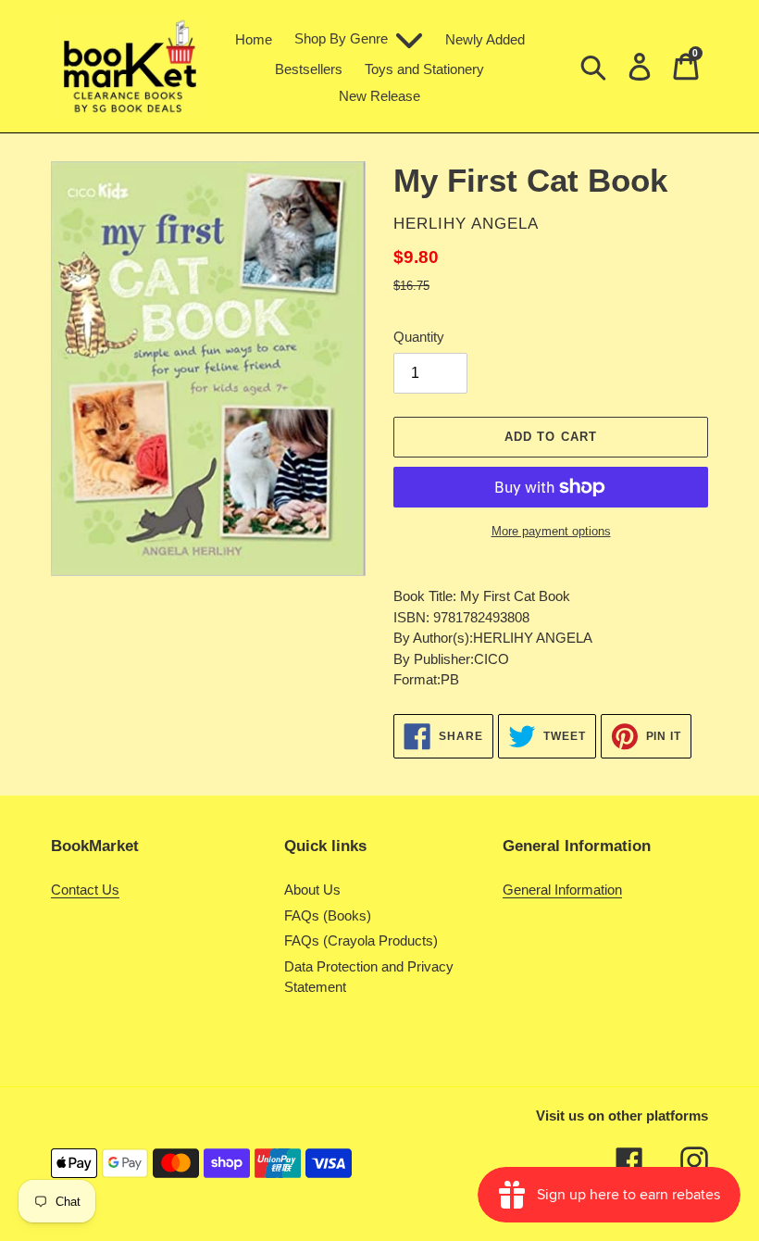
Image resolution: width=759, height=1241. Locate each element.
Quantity (418, 337)
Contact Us (85, 889)
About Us (312, 889)
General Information (562, 889)
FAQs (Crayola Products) (361, 940)
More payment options (551, 531)
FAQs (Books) (327, 915)
